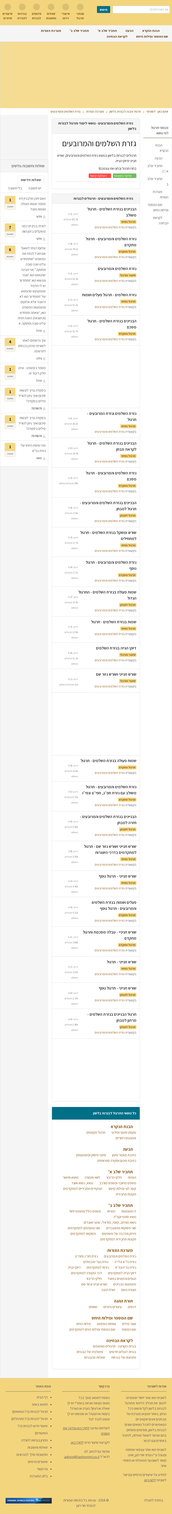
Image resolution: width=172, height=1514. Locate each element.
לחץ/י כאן (77, 1442)
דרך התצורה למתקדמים (86, 1273)
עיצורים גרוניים (112, 1306)
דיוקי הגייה (74, 1267)
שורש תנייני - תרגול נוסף (117, 876)
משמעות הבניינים (124, 1284)
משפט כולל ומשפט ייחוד (84, 1211)
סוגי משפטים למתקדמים (83, 1228)
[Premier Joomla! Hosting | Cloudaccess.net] (29, 1500)
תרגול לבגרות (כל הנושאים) (30, 1411)
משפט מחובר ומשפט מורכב (117, 1183)
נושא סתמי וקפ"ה (124, 1216)
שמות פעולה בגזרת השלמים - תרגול (108, 760)
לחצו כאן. (150, 1480)
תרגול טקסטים (95, 1132)
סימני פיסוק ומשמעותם (90, 1155)
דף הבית (42, 1397)
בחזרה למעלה (154, 1500)
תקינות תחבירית (125, 1194)
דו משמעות (128, 1211)
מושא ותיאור (70, 1177)
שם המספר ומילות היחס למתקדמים (92, 1329)
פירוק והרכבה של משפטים (118, 1233)
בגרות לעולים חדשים (122, 1351)
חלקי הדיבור (113, 1177)
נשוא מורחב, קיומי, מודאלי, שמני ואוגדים (109, 1222)
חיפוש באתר (40, 1404)
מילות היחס (83, 1323)
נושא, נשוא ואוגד (82, 1183)
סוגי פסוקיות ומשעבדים (120, 1228)
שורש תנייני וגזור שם (94, 1284)
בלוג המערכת (39, 1476)
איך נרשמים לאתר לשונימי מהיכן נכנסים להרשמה (32, 345)
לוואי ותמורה (92, 1177)
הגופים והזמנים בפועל (121, 1278)
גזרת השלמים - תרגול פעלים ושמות (109, 294)
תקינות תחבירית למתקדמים (118, 1239)
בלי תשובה (15, 188)
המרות (131, 1177)
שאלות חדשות (31, 180)
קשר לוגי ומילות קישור (122, 1188)
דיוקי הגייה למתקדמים (121, 1273)
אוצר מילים (128, 1323)
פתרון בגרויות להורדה (34, 1440)
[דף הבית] (166, 30)
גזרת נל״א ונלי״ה (125, 1261)
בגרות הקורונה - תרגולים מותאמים (114, 1346)
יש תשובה (34, 188)
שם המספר (128, 1329)
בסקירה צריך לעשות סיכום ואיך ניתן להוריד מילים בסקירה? (32, 395)
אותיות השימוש (106, 1323)
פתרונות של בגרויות (123, 1357)
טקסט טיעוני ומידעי (123, 1132)
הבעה (158, 158)
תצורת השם (128, 1289)
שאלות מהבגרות (94, 1357)
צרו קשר (42, 1469)
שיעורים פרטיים (38, 1461)
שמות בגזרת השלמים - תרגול (113, 621)
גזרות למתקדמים (97, 1267)
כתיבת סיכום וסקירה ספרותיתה (116, 1160)
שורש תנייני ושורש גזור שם (116, 674)
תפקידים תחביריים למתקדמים (82, 1188)
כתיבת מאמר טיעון (124, 1155)
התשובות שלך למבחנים (32, 1454)
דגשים (131, 1306)
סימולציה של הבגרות (89, 1351)
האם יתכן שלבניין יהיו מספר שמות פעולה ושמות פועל (32, 204)
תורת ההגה (108, 1289)
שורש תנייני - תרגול (121, 961)
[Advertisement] (86, 75)
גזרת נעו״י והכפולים (95, 1261)
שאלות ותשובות (38, 1447)
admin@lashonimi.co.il (82, 1456)
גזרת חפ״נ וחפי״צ (86, 1256)
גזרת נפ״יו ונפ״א (125, 1267)
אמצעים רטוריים (125, 1138)
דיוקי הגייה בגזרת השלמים (116, 648)
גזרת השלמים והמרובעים (110, 227)
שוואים (92, 1306)
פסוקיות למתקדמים (83, 1233)
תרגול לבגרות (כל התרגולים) (29, 1418)
